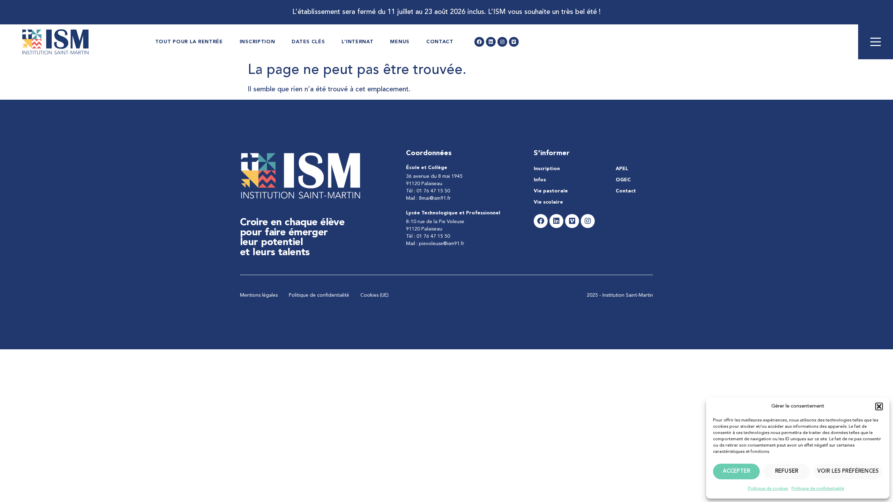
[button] (879, 406)
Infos (540, 179)
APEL (622, 168)
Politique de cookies (768, 489)
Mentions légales (259, 295)
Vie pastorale (551, 191)
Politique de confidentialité (817, 489)
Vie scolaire (548, 202)
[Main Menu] (875, 41)
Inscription (257, 41)
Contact (439, 41)
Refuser (786, 471)
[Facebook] (479, 42)
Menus (400, 41)
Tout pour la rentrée (189, 41)
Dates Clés (308, 41)
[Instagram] (502, 42)
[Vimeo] (514, 42)
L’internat (357, 41)
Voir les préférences (848, 471)
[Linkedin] (491, 42)
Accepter (736, 471)
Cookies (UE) (374, 295)
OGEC (623, 179)
